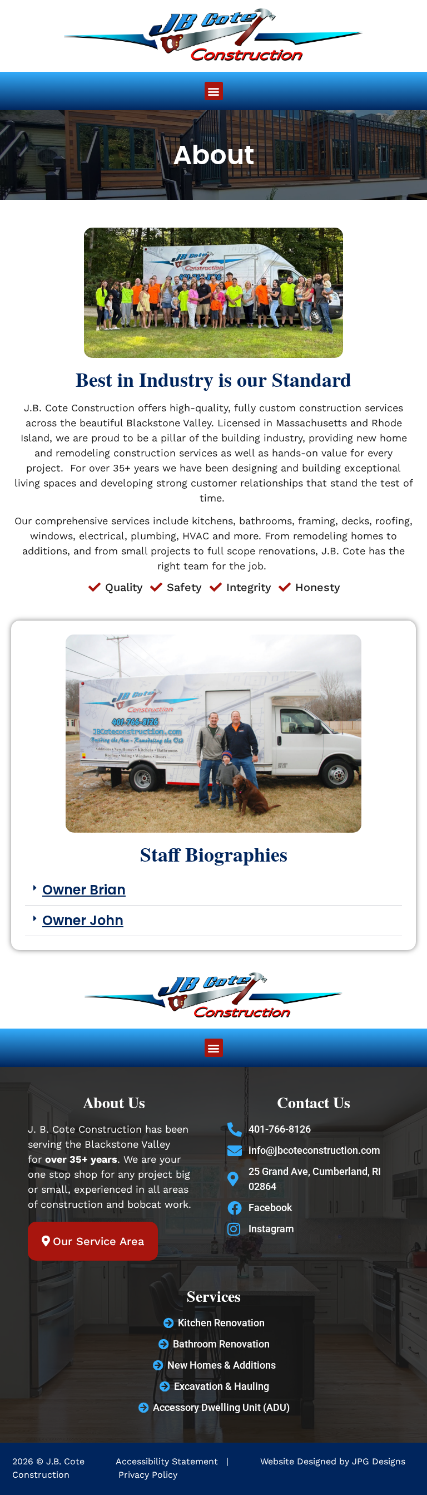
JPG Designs (378, 1461)
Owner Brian (84, 890)
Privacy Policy (147, 1474)
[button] (214, 91)
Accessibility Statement (168, 1461)
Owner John (82, 920)
